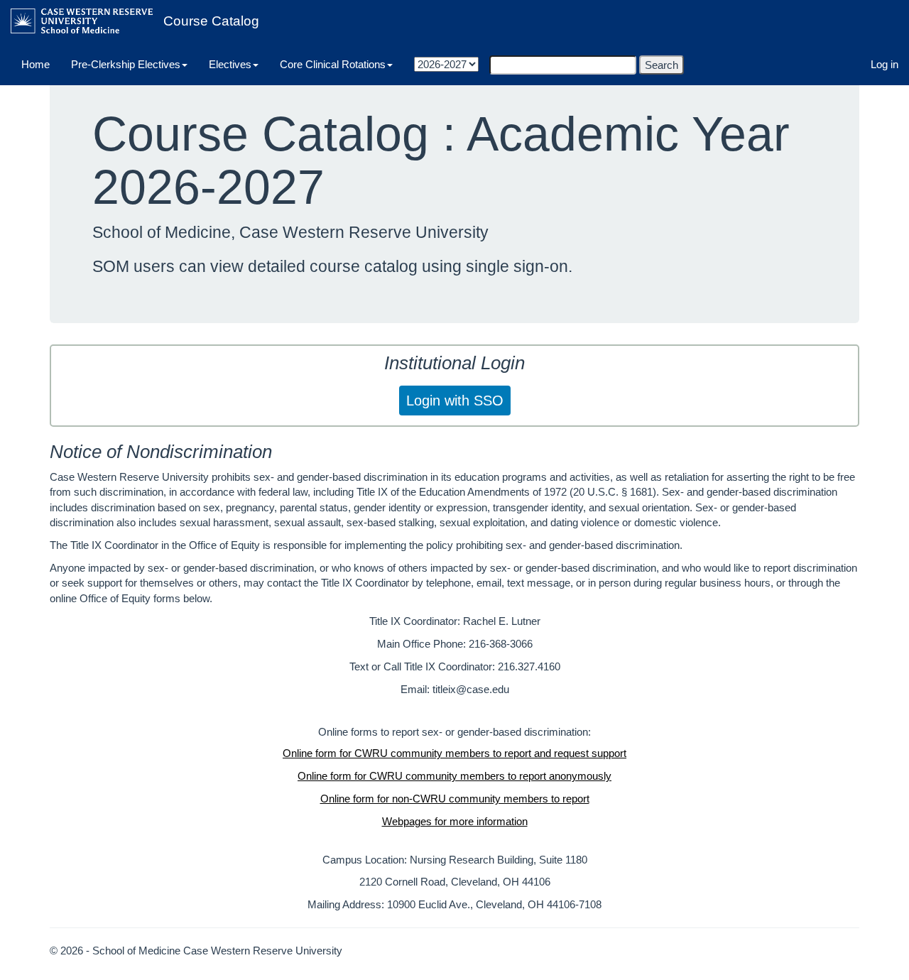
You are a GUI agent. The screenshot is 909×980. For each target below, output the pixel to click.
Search (661, 65)
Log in (884, 64)
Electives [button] (230, 64)
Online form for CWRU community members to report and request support (454, 753)
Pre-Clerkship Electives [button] (125, 64)
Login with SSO (455, 400)
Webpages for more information (455, 821)
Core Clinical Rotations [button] (333, 64)
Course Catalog (211, 20)
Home (35, 64)
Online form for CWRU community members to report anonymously (454, 776)
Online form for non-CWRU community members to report (454, 799)
